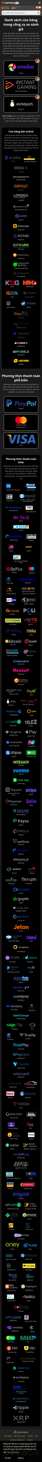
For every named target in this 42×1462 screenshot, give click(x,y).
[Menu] (39, 3)
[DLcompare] (21, 1431)
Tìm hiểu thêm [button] (13, 1452)
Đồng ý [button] (21, 1458)
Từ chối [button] (8, 1458)
